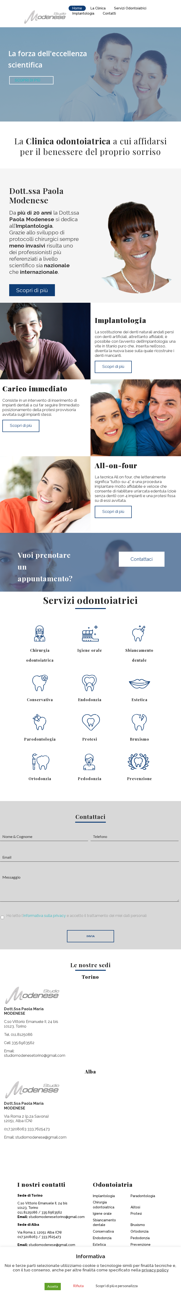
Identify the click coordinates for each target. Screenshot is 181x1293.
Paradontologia (143, 1196)
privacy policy (155, 1270)
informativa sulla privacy (44, 915)
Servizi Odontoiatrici (130, 8)
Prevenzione (139, 778)
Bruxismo (139, 739)
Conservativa (40, 699)
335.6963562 (23, 1043)
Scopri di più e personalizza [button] (117, 1286)
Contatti (109, 13)
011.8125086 (22, 1034)
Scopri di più (32, 290)
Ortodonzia (40, 778)
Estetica (140, 699)
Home (77, 8)
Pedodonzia (90, 778)
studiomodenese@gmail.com (40, 1137)
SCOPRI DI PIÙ (27, 80)
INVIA (90, 936)
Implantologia (83, 13)
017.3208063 (15, 1129)
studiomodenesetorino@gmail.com (34, 1055)
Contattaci (142, 559)
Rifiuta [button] (78, 1286)
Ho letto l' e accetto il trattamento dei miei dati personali (76, 915)
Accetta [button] (52, 1286)
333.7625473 (38, 1129)
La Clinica (98, 8)
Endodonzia (90, 699)
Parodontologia (40, 739)
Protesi (89, 739)
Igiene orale (89, 650)
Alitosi (135, 1207)
